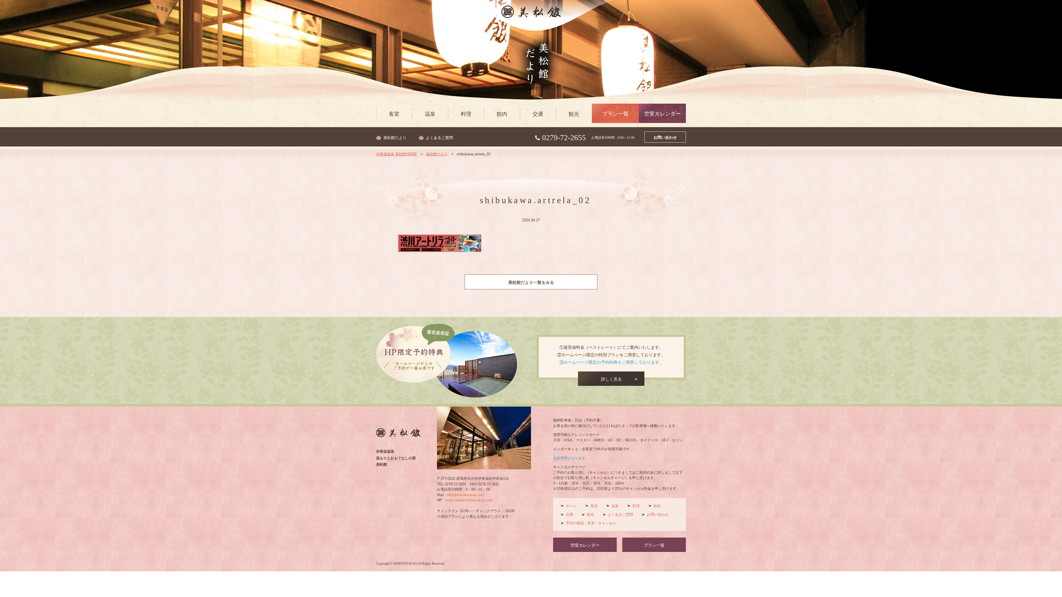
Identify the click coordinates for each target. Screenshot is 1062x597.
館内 (502, 114)
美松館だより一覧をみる (531, 282)
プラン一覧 (615, 114)
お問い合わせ (665, 137)
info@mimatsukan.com (465, 495)
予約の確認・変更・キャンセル (591, 523)
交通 (538, 114)
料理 (466, 114)
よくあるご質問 (439, 138)
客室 (394, 114)
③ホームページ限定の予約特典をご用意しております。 (611, 362)
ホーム (571, 506)
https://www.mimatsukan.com (469, 500)
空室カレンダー (662, 114)
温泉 (430, 114)
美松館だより (395, 138)
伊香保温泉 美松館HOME (396, 154)
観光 (574, 114)
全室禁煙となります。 (571, 458)
